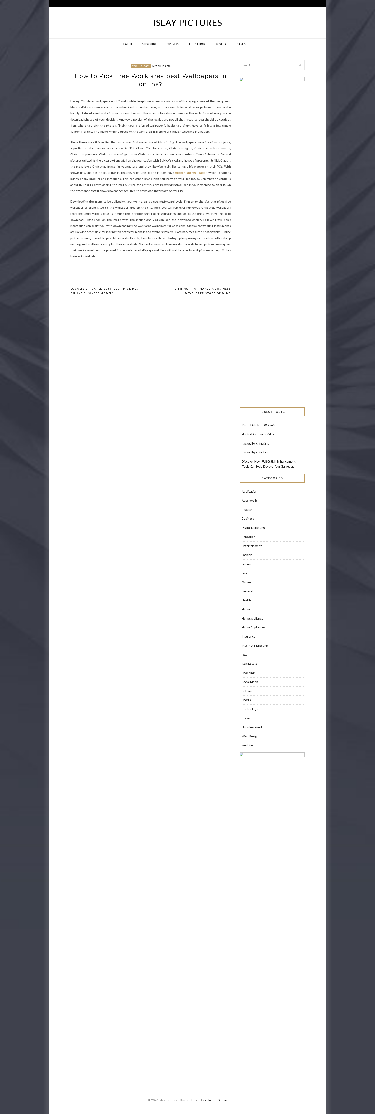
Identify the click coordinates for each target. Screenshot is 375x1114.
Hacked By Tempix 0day (258, 434)
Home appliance (252, 618)
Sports (221, 44)
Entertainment (252, 546)
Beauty (247, 509)
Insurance (248, 636)
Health (127, 44)
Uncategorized (252, 727)
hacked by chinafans (255, 443)
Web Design (250, 736)
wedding (247, 745)
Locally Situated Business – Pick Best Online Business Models (105, 291)
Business (173, 44)
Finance (247, 564)
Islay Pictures (187, 22)
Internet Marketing (255, 645)
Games (241, 44)
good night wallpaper (191, 172)
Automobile (250, 500)
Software (248, 691)
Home (246, 609)
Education (197, 44)
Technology (140, 66)
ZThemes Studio (216, 1100)
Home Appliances (253, 627)
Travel (246, 718)
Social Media (250, 682)
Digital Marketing (253, 527)
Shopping (149, 44)
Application (249, 491)
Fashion (247, 555)
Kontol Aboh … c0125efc (258, 425)
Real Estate (249, 663)
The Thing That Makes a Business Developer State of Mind (200, 291)
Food (245, 573)
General (247, 591)
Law (244, 654)
